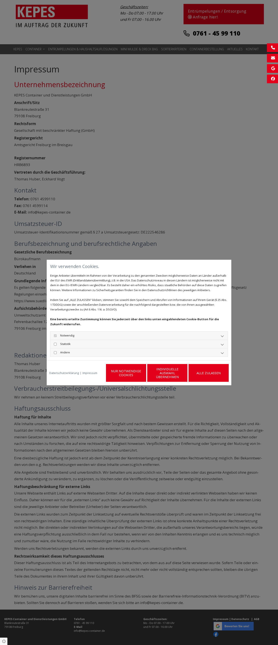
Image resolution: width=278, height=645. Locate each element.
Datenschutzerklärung (64, 373)
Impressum (90, 373)
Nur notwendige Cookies (126, 373)
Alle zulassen (209, 373)
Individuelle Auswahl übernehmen (167, 373)
